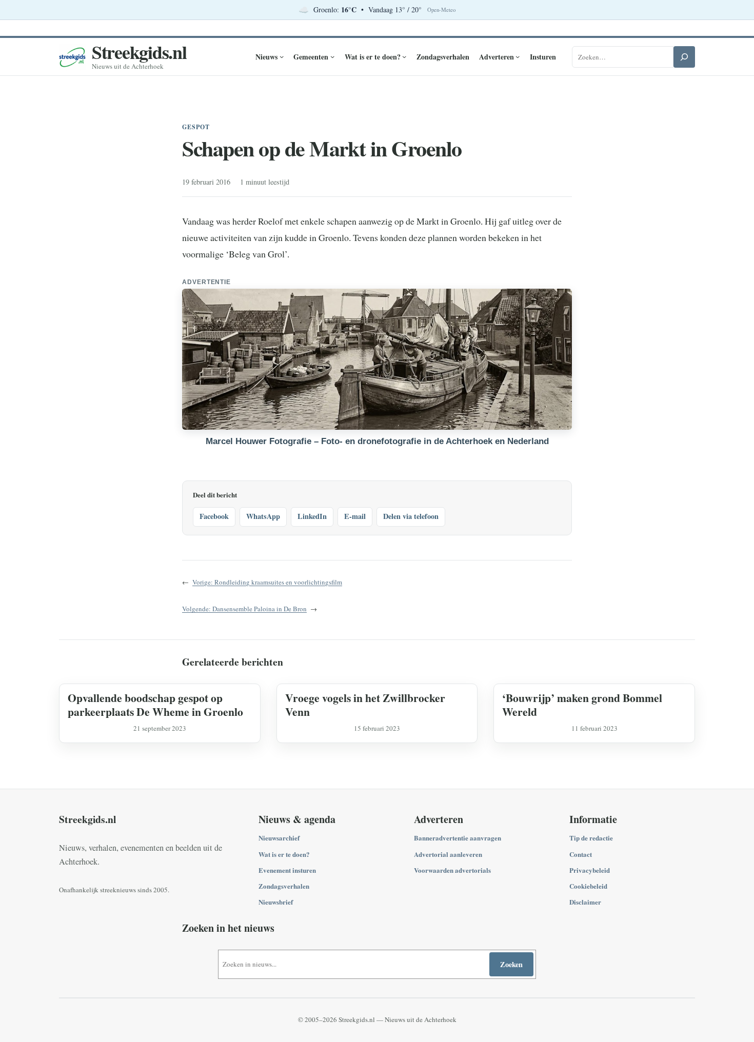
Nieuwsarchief (279, 838)
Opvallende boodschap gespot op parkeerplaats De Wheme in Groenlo (155, 704)
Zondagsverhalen (284, 886)
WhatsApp (263, 516)
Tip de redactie (591, 838)
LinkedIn (312, 516)
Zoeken (511, 964)
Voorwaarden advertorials (452, 870)
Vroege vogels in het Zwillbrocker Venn (365, 704)
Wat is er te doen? (284, 854)
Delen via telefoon (411, 516)
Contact (580, 854)
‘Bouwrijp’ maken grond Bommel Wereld (582, 704)
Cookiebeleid (588, 886)
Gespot (196, 127)
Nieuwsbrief (276, 902)
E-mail (355, 516)
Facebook (214, 516)
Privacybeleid (589, 870)
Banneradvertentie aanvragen (457, 838)
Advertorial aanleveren (448, 854)
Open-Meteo (441, 9)
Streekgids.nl (139, 51)
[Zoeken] (684, 57)
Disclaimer (585, 902)
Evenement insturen (287, 870)
